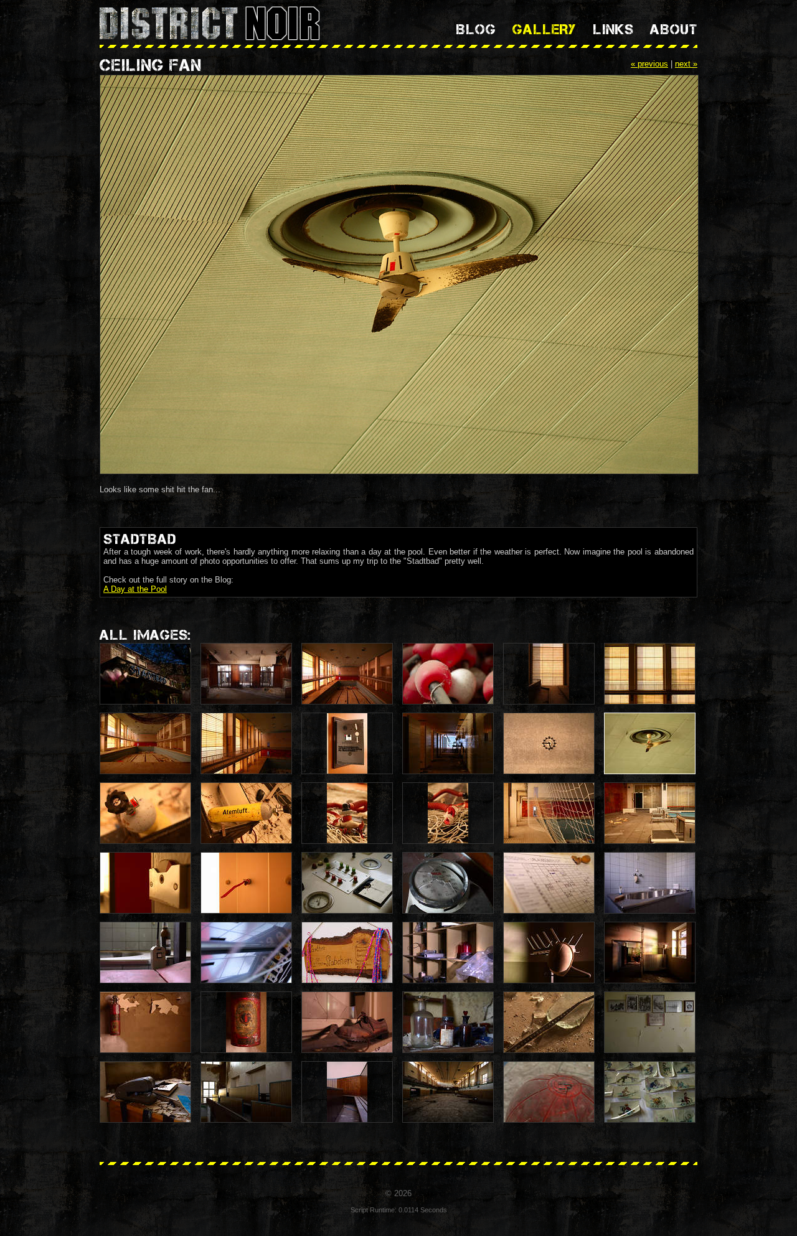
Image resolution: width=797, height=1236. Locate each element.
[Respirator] (347, 813)
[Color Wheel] (145, 883)
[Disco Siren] (448, 952)
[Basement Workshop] (650, 952)
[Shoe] (347, 1022)
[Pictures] (650, 1022)
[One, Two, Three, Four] (650, 813)
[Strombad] (347, 883)
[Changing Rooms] (448, 743)
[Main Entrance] (246, 674)
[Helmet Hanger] (549, 952)
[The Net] (145, 743)
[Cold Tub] (650, 883)
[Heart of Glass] (448, 1022)
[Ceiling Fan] (650, 743)
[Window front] (246, 743)
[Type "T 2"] (246, 1022)
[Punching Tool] (145, 1092)
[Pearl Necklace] (448, 674)
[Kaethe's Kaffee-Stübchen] (347, 952)
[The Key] (246, 883)
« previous (649, 63)
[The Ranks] (347, 1092)
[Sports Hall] (448, 1092)
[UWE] (145, 952)
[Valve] (145, 813)
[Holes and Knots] (549, 813)
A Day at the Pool (135, 589)
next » (686, 63)
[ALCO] (549, 1092)
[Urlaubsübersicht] (549, 883)
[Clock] (549, 743)
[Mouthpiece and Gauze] (448, 813)
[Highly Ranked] (246, 1092)
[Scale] (448, 883)
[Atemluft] (246, 813)
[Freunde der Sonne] (347, 743)
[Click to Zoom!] (398, 275)
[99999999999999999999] (549, 1022)
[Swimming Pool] (347, 674)
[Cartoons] (650, 1092)
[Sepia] (549, 674)
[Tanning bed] (246, 952)
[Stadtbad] (145, 674)
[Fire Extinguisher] (145, 1022)
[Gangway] (650, 674)
